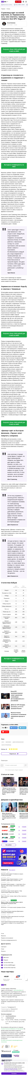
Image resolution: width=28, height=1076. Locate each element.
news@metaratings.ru (11, 1016)
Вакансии (3, 935)
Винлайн (8, 742)
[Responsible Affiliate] (7, 1060)
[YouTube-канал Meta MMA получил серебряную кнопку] (7, 1046)
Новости (4, 870)
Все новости (12, 869)
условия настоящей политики (10, 1069)
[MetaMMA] (5, 985)
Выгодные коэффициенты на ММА (14, 165)
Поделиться (13, 753)
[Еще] (26, 1)
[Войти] (23, 1)
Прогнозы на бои (7, 4)
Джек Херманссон (18, 742)
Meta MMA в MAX (20, 4)
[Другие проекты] (4, 1)
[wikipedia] (6, 1051)
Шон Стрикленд (6, 744)
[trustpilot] (15, 1051)
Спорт (2, 949)
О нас (2, 933)
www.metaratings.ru (18, 990)
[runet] (2, 1046)
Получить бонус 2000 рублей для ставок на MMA (14, 50)
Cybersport (3, 946)
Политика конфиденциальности (9, 940)
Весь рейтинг (9, 844)
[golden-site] (14, 1046)
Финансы (3, 951)
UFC (3, 742)
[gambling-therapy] (16, 1056)
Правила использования (7, 938)
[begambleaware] (6, 1056)
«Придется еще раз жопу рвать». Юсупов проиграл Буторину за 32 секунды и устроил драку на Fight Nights (9, 791)
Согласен (14, 1073)
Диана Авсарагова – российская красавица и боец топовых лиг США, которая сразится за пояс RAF (9, 816)
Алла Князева (11, 23)
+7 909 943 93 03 (10, 1017)
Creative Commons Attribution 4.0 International (12, 1028)
